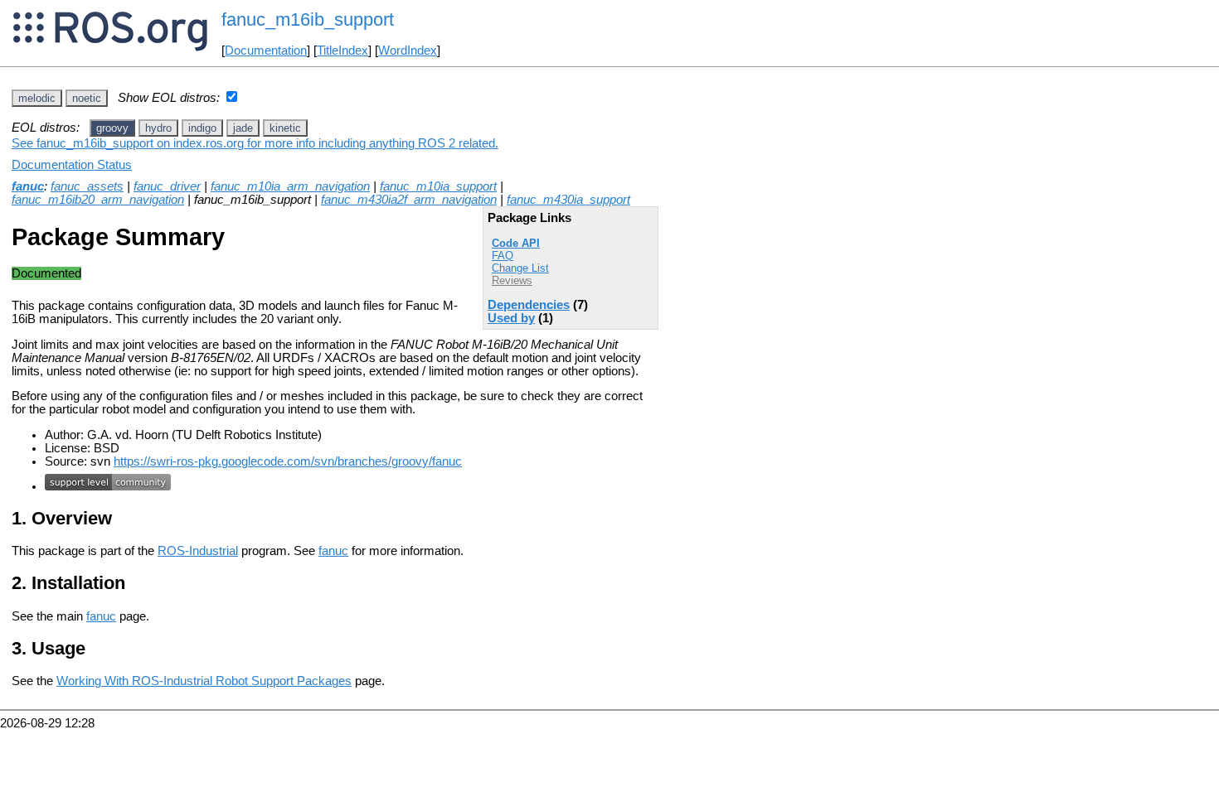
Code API (516, 243)
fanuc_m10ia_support (438, 186)
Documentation (266, 50)
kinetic (285, 128)
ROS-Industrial (198, 551)
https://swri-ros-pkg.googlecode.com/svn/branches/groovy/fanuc (288, 461)
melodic (37, 98)
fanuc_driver (167, 186)
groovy (112, 128)
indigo (202, 128)
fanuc (28, 186)
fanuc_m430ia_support (568, 199)
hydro (158, 128)
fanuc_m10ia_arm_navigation (290, 186)
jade (243, 128)
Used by (511, 318)
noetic (86, 98)
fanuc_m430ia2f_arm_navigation (409, 199)
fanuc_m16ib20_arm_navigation (98, 199)
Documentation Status (72, 164)
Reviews (512, 280)
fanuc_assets (87, 186)
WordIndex (407, 50)
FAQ (502, 255)
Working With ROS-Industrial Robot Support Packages (204, 681)
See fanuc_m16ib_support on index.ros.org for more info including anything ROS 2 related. (255, 143)
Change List (520, 268)
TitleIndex (342, 50)
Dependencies (529, 304)
